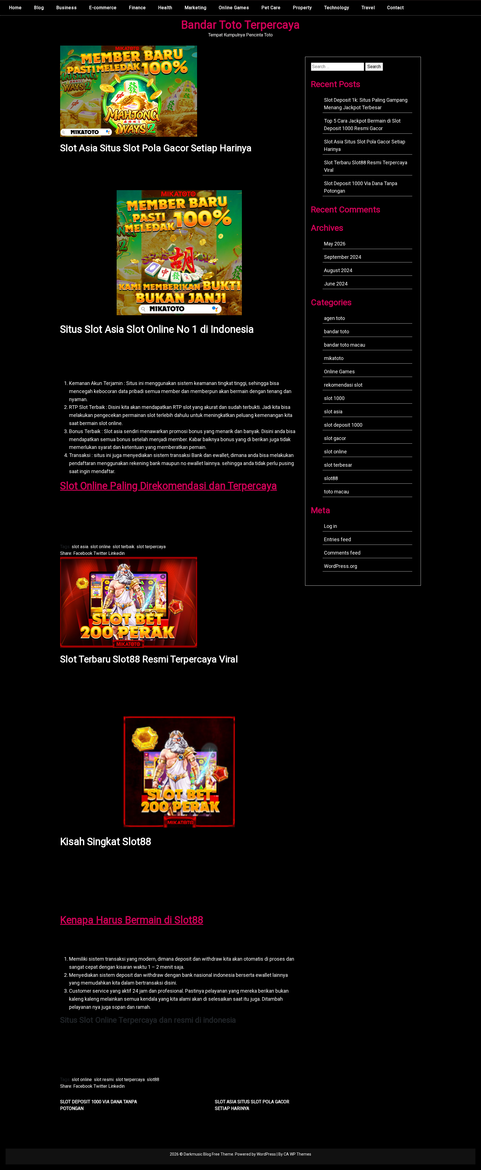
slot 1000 (334, 398)
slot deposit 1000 (343, 425)
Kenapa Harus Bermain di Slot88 (131, 920)
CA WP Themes (297, 1154)
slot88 (153, 1079)
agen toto (334, 318)
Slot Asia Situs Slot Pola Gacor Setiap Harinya (252, 1105)
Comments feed (342, 553)
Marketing (196, 7)
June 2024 (335, 284)
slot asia (80, 546)
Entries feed (337, 539)
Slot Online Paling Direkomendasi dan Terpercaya (168, 486)
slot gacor (335, 438)
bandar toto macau (344, 345)
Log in (330, 526)
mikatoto (333, 358)
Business (66, 7)
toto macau (336, 492)
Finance (137, 7)
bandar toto (336, 331)
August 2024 (338, 270)
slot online (100, 546)
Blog (39, 7)
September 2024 (342, 257)
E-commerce (103, 7)
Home (15, 7)
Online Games (234, 7)
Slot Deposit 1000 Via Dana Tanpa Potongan (98, 1105)
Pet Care (271, 7)
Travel (368, 7)
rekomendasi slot (343, 385)
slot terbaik (123, 546)
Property (302, 7)
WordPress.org (340, 566)
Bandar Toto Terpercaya (240, 24)
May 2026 (334, 244)
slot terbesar (338, 465)
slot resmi (104, 1079)
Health (165, 7)
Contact (395, 7)
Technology (336, 7)
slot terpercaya (151, 546)
